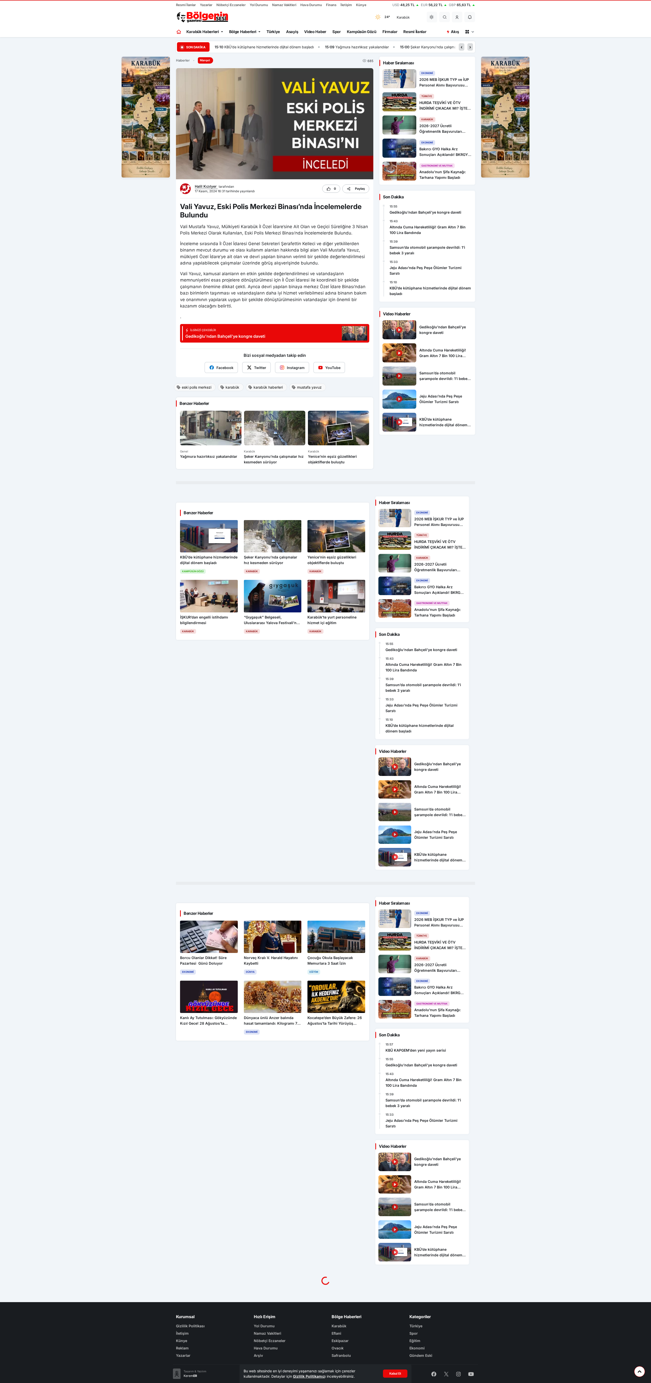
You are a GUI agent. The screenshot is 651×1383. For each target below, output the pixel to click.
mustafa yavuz (309, 387)
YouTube (333, 367)
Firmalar (389, 31)
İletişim (346, 5)
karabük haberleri (268, 387)
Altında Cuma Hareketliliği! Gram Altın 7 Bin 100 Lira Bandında (428, 230)
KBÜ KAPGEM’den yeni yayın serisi (416, 1050)
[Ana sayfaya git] (179, 31)
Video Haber (315, 31)
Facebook (224, 367)
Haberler (183, 60)
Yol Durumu (259, 5)
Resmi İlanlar (186, 5)
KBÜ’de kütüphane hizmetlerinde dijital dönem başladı (430, 291)
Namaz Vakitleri (284, 5)
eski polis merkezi (196, 387)
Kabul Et (395, 1373)
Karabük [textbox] (403, 17)
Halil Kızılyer (206, 186)
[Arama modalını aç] (444, 17)
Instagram (296, 367)
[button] (457, 17)
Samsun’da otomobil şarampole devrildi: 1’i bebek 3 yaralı (427, 250)
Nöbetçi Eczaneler (231, 5)
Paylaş (360, 188)
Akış (455, 31)
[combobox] (408, 17)
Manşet (205, 60)
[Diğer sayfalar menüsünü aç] (469, 31)
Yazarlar (206, 5)
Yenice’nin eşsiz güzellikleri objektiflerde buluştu (449, 47)
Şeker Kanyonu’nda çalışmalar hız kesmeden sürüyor (344, 47)
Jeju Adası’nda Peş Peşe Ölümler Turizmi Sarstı (426, 270)
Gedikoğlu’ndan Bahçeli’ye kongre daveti (425, 212)
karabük (232, 387)
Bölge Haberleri (243, 31)
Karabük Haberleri (202, 31)
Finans (331, 5)
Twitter (260, 367)
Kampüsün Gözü (361, 31)
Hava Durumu (311, 5)
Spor (336, 31)
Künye (361, 5)
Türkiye (273, 31)
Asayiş (292, 31)
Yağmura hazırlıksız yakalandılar (251, 47)
